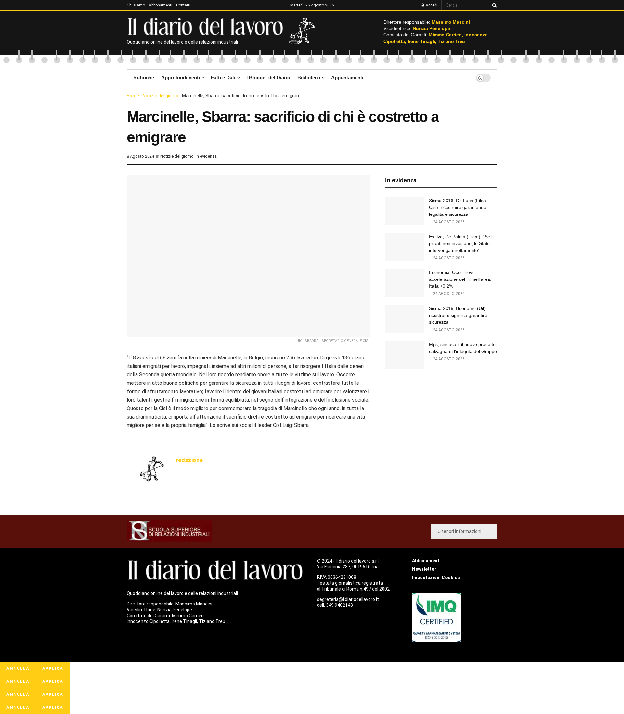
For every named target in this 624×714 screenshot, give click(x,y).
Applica (52, 668)
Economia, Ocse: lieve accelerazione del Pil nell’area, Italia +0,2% (460, 279)
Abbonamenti (160, 5)
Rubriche (143, 77)
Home (133, 95)
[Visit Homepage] (207, 26)
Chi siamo (136, 5)
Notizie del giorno (160, 95)
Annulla (17, 668)
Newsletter (424, 569)
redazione (189, 460)
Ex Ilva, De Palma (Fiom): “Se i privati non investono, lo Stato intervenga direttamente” (460, 243)
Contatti (183, 5)
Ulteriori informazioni (459, 531)
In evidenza (206, 156)
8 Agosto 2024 (140, 156)
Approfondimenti (180, 77)
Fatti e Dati (223, 77)
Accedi (431, 5)
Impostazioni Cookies (436, 577)
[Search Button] (493, 5)
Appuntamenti (347, 77)
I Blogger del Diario (268, 77)
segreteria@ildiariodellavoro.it (348, 599)
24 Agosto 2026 (448, 222)
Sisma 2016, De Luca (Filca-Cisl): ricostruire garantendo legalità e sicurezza (458, 207)
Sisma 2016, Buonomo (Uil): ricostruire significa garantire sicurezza (458, 315)
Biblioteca (308, 77)
